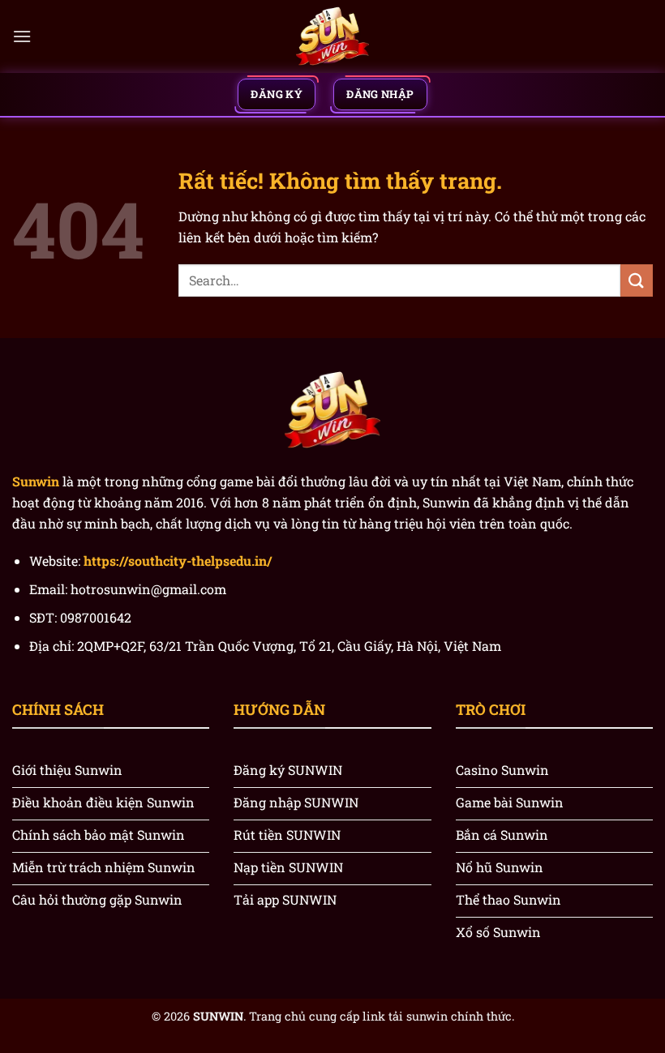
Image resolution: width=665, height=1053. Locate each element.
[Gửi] (636, 280)
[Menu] (22, 36)
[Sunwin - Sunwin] (332, 36)
